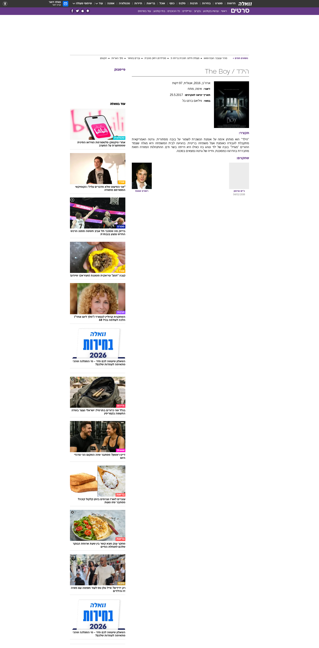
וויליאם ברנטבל (192, 100)
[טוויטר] (77, 11)
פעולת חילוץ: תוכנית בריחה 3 (185, 58)
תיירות (138, 3)
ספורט (219, 3)
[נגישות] (5, 3)
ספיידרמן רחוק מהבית (155, 58)
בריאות (151, 3)
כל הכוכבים (173, 11)
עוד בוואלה (117, 104)
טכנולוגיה (124, 3)
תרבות (194, 3)
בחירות (206, 3)
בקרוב (197, 11)
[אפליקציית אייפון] (82, 11)
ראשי (224, 11)
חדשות (231, 3)
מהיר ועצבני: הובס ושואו (215, 58)
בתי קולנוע (159, 11)
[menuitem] (229, 4)
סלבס (182, 3)
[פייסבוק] (72, 11)
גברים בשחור (134, 58)
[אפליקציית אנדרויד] (87, 11)
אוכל (162, 3)
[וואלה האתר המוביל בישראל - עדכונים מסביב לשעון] (245, 4)
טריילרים (186, 11)
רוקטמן (103, 58)
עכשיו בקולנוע (211, 11)
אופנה (110, 3)
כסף (171, 3)
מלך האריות (117, 58)
